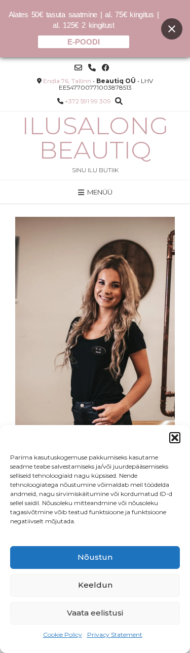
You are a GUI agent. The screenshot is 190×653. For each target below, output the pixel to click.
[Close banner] (171, 29)
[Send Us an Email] (78, 67)
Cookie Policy (62, 634)
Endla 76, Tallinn (67, 81)
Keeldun (95, 585)
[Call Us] (92, 67)
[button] (175, 438)
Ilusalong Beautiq (95, 137)
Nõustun (95, 557)
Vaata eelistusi (95, 613)
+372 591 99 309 (88, 101)
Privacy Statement (114, 634)
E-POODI (83, 41)
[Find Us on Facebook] (105, 67)
